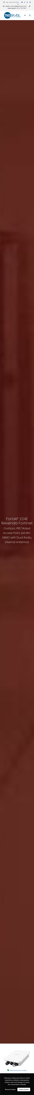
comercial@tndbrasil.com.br (18, 6)
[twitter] (30, 2)
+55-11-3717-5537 (21, 8)
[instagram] (17, 4)
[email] (22, 2)
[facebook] (24, 2)
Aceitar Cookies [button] (24, 1089)
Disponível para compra (18, 1070)
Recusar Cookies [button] (10, 1089)
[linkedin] (27, 2)
